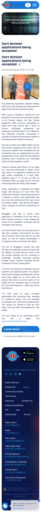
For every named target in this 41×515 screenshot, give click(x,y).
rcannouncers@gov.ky (15, 472)
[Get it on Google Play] (29, 353)
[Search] (28, 5)
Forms (27, 414)
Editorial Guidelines (14, 405)
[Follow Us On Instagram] (15, 374)
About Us (9, 400)
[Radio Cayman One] (7, 8)
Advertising (10, 414)
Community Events (14, 391)
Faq (18, 410)
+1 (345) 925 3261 (13, 480)
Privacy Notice (11, 499)
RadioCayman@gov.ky (15, 448)
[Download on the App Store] (29, 359)
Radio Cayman (12, 382)
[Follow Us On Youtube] (20, 374)
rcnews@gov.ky (12, 425)
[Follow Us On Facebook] (6, 374)
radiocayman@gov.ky (14, 440)
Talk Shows (10, 396)
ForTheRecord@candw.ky (16, 456)
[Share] (5, 27)
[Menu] (35, 5)
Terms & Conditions (26, 499)
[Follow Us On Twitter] (11, 374)
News (26, 387)
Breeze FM (10, 387)
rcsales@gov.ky (12, 433)
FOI (6, 410)
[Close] (39, 500)
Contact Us (27, 400)
